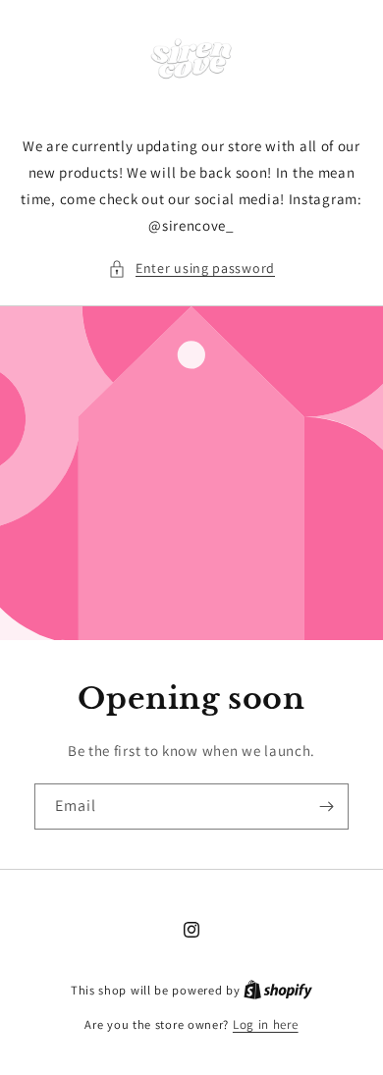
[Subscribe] (326, 806)
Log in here (266, 1024)
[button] (191, 268)
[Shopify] (278, 990)
